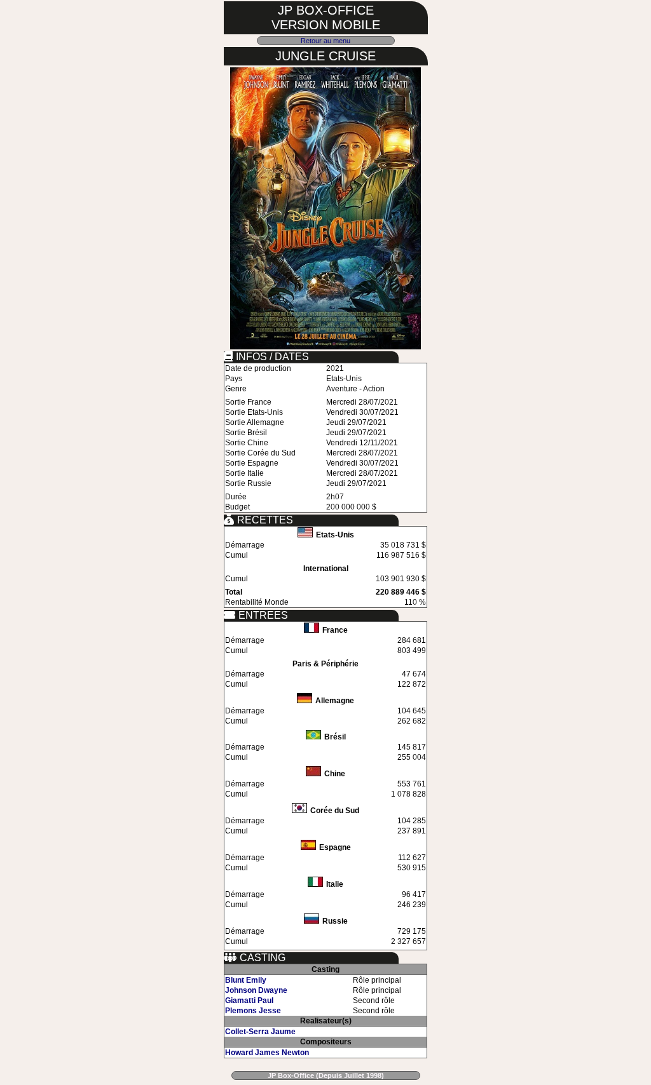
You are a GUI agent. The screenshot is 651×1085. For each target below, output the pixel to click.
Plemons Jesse (253, 1010)
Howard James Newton (267, 1052)
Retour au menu (325, 40)
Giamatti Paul (249, 1000)
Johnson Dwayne (256, 990)
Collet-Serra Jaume (260, 1031)
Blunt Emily (245, 980)
